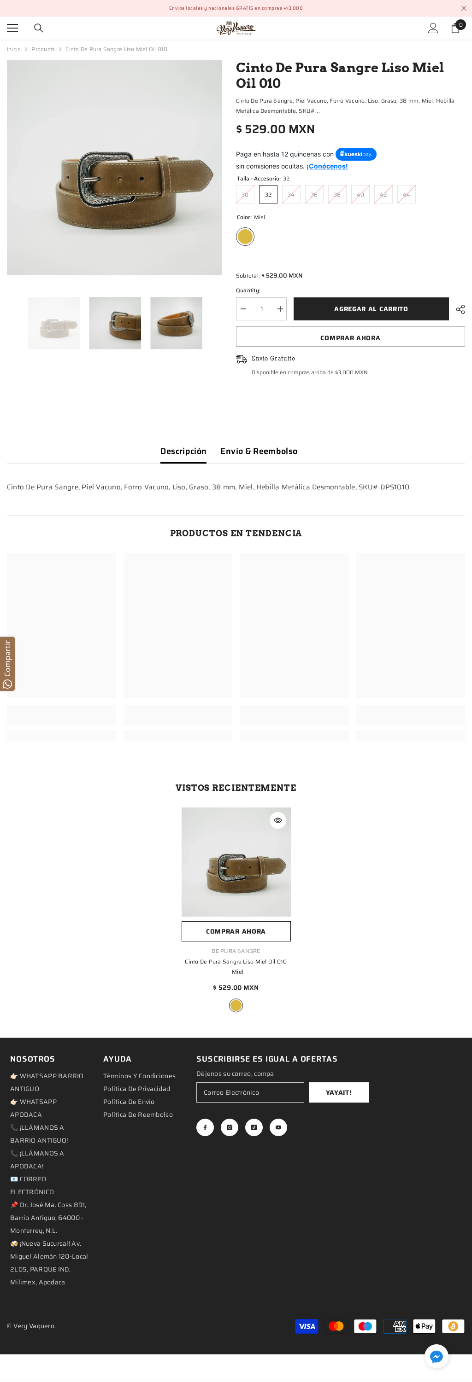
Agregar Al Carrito (371, 309)
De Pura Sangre (236, 950)
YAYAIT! (339, 1092)
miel (236, 1005)
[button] (436, 1356)
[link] (61, 720)
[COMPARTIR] (457, 309)
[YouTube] (278, 1127)
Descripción (183, 451)
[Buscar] (38, 28)
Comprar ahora (350, 338)
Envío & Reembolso (258, 451)
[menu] (12, 28)
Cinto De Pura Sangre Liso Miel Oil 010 (236, 966)
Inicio (14, 49)
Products (43, 49)
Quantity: (248, 290)
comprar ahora (236, 931)
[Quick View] (278, 820)
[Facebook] (205, 1127)
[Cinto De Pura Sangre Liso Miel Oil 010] (236, 862)
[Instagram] (229, 1127)
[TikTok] (254, 1127)
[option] (114, 167)
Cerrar (463, 8)
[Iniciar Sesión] (433, 28)
